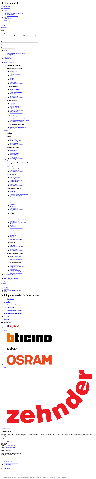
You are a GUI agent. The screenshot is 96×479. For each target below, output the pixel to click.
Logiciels (12, 225)
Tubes (11, 75)
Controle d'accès (13, 178)
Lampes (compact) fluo (15, 140)
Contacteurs (12, 245)
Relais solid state (13, 249)
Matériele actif (13, 206)
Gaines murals (13, 82)
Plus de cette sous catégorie (16, 83)
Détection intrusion (14, 183)
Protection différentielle (15, 106)
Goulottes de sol (13, 80)
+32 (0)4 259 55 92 (11, 445)
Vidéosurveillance (14, 184)
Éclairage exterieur (14, 151)
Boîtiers (11, 237)
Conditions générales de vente (11, 278)
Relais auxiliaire (13, 247)
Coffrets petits (13, 93)
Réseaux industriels (14, 221)
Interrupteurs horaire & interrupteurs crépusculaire (21, 118)
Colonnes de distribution (15, 74)
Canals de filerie (13, 71)
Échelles (12, 78)
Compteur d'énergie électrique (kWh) (18, 127)
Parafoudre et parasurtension (16, 110)
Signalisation (13, 235)
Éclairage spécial (14, 154)
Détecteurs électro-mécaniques (17, 266)
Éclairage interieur (14, 150)
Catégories (6, 289)
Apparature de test (14, 208)
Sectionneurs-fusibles (15, 107)
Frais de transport (8, 277)
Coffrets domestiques (15, 89)
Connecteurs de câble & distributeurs (18, 271)
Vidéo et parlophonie (15, 177)
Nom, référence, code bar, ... (7, 35)
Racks (11, 205)
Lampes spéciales (14, 143)
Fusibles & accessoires (15, 109)
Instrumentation (13, 269)
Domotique (12, 191)
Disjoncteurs (13, 103)
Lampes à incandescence (15, 141)
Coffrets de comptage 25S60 (16, 92)
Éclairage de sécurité (14, 153)
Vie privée (6, 281)
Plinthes (11, 79)
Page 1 (5, 291)
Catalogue (6, 287)
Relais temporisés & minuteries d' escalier (19, 120)
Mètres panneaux (14, 96)
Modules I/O (13, 224)
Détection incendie (14, 181)
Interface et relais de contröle (16, 246)
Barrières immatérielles (15, 270)
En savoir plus (49, 477)
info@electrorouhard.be (10, 447)
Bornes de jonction (14, 94)
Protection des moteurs (15, 257)
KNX (11, 192)
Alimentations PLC (14, 226)
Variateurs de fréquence (15, 256)
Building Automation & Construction (12, 290)
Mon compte (4, 27)
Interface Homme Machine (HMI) (18, 219)
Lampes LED (13, 139)
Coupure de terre (14, 111)
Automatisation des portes (16, 180)
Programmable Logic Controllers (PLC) (19, 222)
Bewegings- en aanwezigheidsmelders (19, 194)
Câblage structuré (14, 202)
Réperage (12, 236)
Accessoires (12, 155)
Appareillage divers (14, 170)
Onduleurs (12, 204)
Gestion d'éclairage (14, 157)
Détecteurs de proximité (15, 267)
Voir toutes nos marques (6, 428)
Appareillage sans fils (15, 168)
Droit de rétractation (8, 279)
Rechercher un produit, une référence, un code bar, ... (26, 35)
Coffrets (11, 90)
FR (4, 25)
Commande (12, 233)
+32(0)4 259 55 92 (5, 8)
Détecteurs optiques (14, 265)
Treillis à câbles (13, 72)
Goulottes (12, 76)
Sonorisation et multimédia (16, 195)
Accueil (5, 286)
